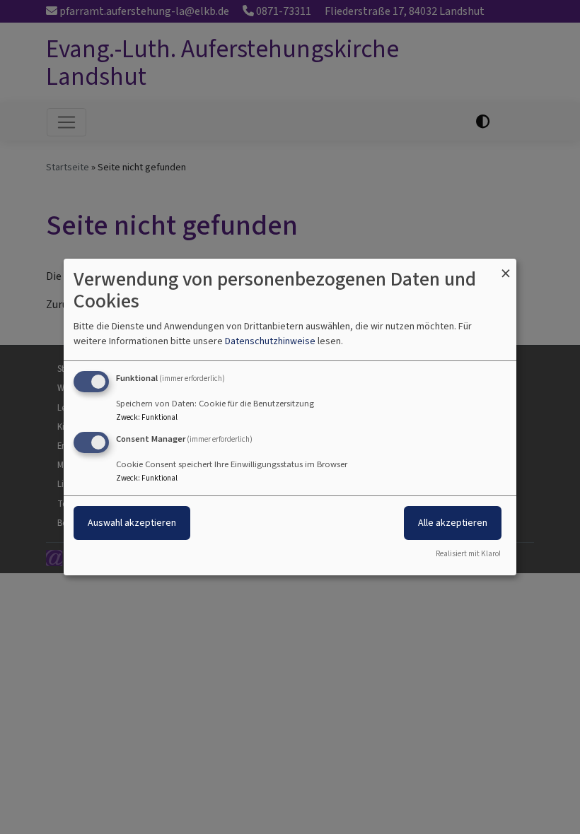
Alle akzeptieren (452, 522)
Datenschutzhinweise (270, 341)
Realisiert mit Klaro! (468, 553)
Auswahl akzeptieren (132, 522)
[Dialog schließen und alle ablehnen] (505, 267)
